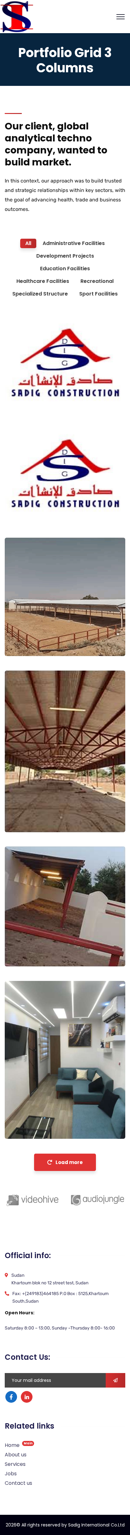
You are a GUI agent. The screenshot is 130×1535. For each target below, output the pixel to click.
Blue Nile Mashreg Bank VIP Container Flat (54, 1113)
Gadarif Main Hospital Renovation (47, 386)
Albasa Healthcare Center (53, 501)
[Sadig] (16, 16)
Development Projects (40, 643)
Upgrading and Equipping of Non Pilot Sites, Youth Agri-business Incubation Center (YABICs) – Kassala (54, 799)
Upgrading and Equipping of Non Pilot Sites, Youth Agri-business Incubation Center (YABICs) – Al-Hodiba (53, 930)
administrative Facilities (42, 1126)
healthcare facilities (38, 399)
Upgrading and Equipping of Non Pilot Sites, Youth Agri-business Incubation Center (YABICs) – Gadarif (53, 623)
